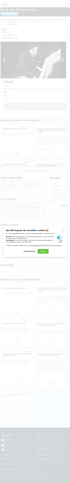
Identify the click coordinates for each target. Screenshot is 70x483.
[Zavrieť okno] (62, 230)
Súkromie (36, 245)
